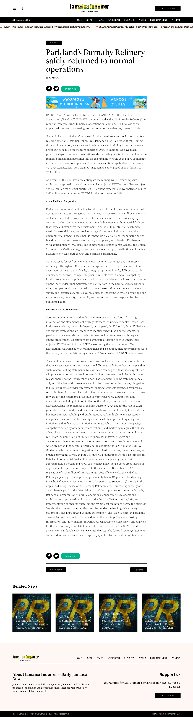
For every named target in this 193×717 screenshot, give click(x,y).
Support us (70, 88)
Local (89, 20)
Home (79, 20)
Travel (100, 20)
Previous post (56, 569)
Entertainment (158, 20)
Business (129, 20)
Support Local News (167, 8)
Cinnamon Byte (174, 713)
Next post (139, 569)
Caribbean (114, 20)
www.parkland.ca (96, 530)
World (142, 20)
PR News (176, 20)
